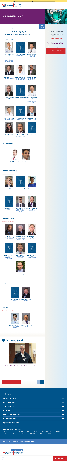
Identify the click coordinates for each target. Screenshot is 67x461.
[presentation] (23, 370)
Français (28, 431)
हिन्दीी (50, 431)
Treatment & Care (7, 28)
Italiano (58, 431)
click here (33, 441)
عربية (12, 431)
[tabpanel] (22, 353)
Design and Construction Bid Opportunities (11, 423)
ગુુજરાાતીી (35, 431)
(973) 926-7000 (57, 43)
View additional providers (8, 147)
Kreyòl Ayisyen (44, 431)
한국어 (4, 433)
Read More (9, 374)
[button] (60, 458)
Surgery (16, 28)
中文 (13, 433)
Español (49, 433)
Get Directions (56, 38)
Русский (40, 433)
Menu (3, 459)
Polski (22, 433)
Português (32, 433)
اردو (57, 433)
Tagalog (21, 431)
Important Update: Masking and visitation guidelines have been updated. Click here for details (34, 1)
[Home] (13, 5)
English (5, 431)
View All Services (57, 50)
